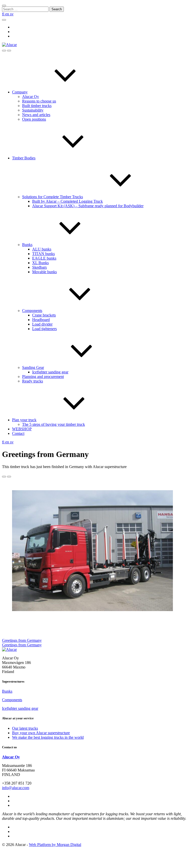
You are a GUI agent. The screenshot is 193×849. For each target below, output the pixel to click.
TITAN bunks (43, 254)
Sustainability (32, 110)
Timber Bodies (23, 158)
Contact (18, 433)
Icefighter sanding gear (50, 372)
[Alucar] (9, 649)
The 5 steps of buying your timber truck (53, 424)
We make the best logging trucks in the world (48, 737)
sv (12, 14)
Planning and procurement (43, 376)
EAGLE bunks (44, 258)
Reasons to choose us (39, 101)
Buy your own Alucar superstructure (41, 733)
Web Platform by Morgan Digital (55, 844)
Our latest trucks (25, 728)
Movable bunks (44, 272)
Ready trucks (32, 381)
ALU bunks (41, 249)
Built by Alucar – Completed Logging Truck (67, 201)
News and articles (36, 115)
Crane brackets (44, 315)
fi (3, 14)
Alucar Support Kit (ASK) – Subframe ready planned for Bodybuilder (87, 206)
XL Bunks (40, 263)
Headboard (41, 319)
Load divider (42, 324)
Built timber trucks (37, 105)
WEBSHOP (22, 429)
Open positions (34, 119)
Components (32, 310)
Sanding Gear (33, 367)
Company (20, 92)
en (7, 14)
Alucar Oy (30, 96)
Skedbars (39, 267)
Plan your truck (24, 420)
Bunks (27, 244)
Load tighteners (44, 329)
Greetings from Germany (22, 640)
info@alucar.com (15, 788)
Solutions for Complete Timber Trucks (52, 197)
